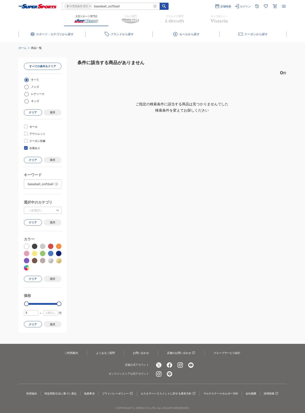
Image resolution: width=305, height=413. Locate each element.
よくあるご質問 (105, 353)
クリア (33, 112)
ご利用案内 (71, 353)
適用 (52, 112)
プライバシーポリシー (115, 393)
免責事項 (89, 393)
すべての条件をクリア (42, 66)
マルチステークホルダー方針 (220, 393)
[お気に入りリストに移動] (266, 6)
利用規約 (31, 393)
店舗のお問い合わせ (179, 353)
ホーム (23, 48)
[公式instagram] (180, 365)
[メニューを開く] (284, 6)
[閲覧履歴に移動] (257, 6)
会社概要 (251, 393)
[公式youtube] (191, 365)
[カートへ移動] (275, 6)
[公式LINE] (169, 374)
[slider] (26, 303)
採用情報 (269, 393)
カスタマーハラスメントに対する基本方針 (166, 393)
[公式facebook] (169, 365)
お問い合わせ (141, 353)
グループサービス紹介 (227, 353)
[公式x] (158, 365)
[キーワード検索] (164, 6)
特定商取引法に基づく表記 (60, 393)
